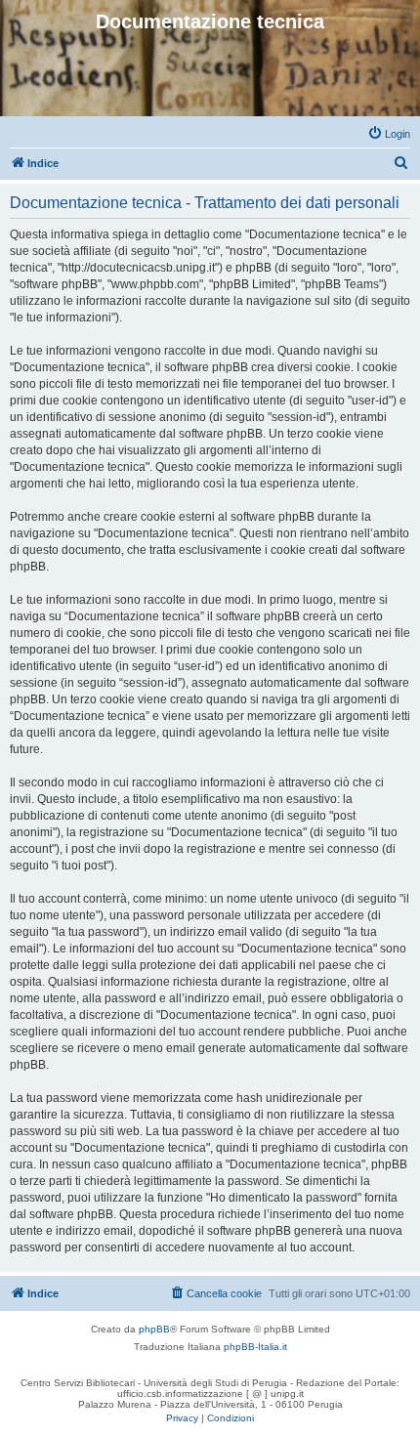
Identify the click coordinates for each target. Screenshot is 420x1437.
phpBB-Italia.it (255, 1346)
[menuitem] (388, 134)
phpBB (154, 1329)
